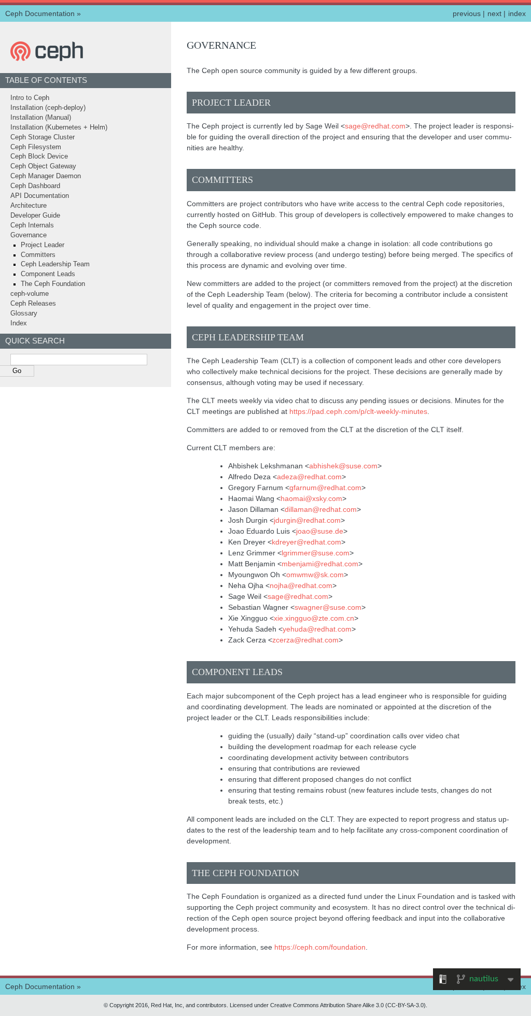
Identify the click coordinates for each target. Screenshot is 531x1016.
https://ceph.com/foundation (320, 947)
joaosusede (319, 531)
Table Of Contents (46, 80)
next (494, 13)
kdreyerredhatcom (306, 542)
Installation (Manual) (40, 117)
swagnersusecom (328, 607)
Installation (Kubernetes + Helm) (58, 127)
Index (18, 323)
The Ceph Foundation (53, 284)
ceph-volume (29, 293)
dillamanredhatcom (321, 509)
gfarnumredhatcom (325, 487)
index (517, 13)
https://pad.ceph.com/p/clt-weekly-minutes (358, 411)
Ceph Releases (33, 303)
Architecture (28, 205)
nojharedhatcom (301, 585)
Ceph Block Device (39, 156)
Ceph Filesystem (35, 147)
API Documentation (39, 195)
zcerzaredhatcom (305, 640)
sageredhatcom (375, 126)
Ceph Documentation (40, 13)
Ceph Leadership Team (55, 264)
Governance (28, 235)
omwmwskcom (315, 574)
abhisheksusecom (343, 466)
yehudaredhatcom (317, 629)
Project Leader (42, 245)
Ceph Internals (32, 225)
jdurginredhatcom (307, 520)
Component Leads (48, 274)
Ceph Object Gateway (43, 166)
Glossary (23, 313)
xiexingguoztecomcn (314, 618)
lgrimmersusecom (316, 553)
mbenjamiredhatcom (320, 564)
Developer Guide (35, 215)
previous (467, 13)
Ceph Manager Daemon (45, 176)
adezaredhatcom (309, 477)
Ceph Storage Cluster (42, 137)
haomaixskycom (311, 498)
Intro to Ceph (29, 98)
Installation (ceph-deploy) (48, 107)
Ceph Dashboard (35, 186)
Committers (38, 255)
